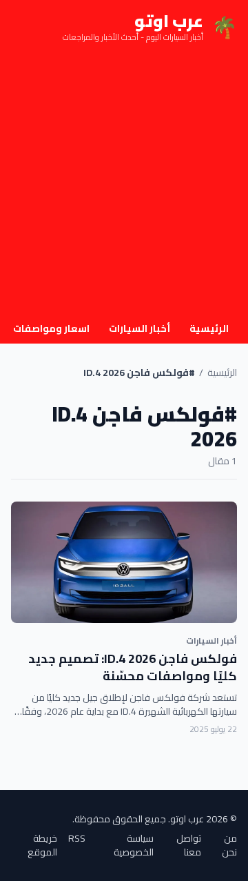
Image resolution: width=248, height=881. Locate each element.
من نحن (229, 845)
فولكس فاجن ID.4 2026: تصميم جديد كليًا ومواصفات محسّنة (132, 667)
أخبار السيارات (139, 328)
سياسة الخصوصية (134, 845)
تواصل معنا (188, 845)
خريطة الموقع (42, 845)
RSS (76, 839)
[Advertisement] (124, 185)
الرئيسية (209, 328)
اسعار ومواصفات (51, 328)
